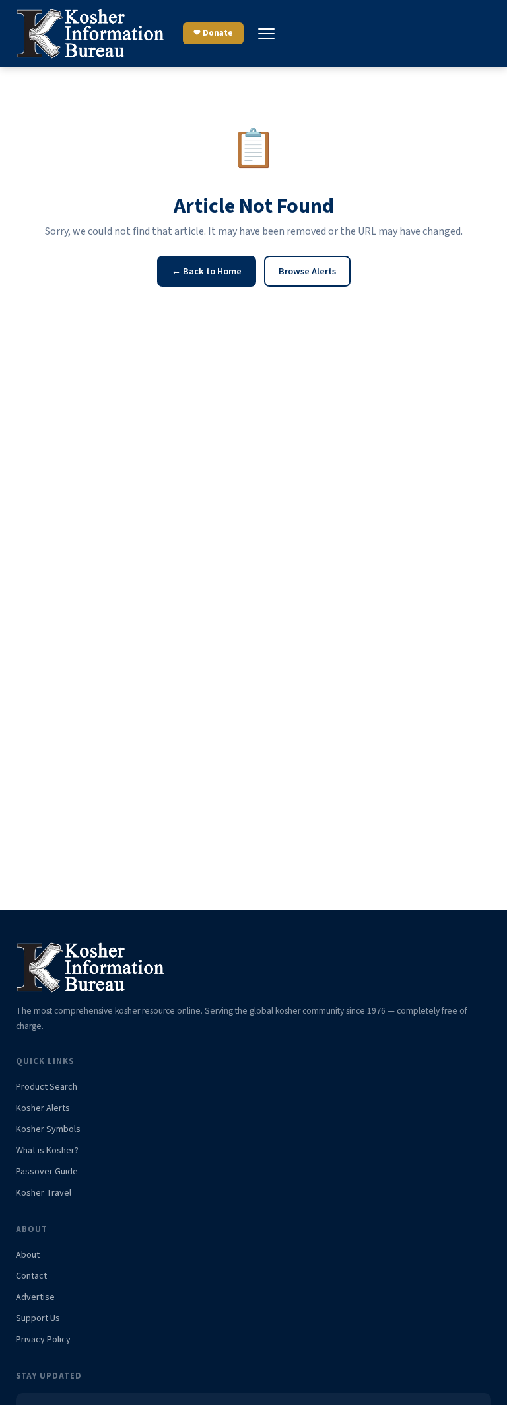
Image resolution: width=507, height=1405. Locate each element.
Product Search (46, 1087)
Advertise (35, 1297)
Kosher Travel (43, 1192)
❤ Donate (213, 33)
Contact (31, 1276)
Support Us (38, 1318)
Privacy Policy (43, 1339)
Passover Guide (47, 1171)
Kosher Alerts (43, 1108)
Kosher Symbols (48, 1129)
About (28, 1255)
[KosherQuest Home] (91, 33)
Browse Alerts (307, 271)
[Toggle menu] (266, 33)
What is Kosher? (47, 1150)
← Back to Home (207, 271)
